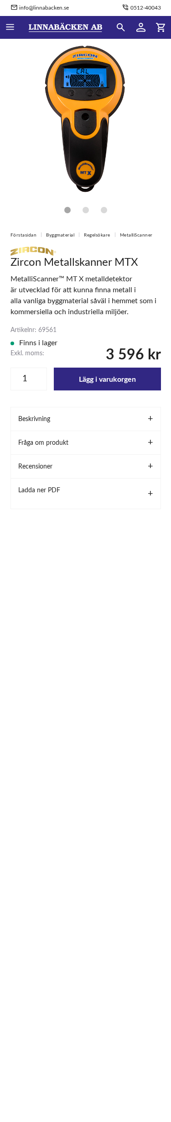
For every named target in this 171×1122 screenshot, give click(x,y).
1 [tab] (67, 210)
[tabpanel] (85, 117)
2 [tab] (86, 210)
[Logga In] (141, 27)
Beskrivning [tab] (34, 419)
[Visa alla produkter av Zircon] (33, 250)
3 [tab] (104, 210)
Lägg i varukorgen (107, 379)
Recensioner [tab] (35, 467)
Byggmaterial (60, 235)
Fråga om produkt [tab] (43, 443)
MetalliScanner (136, 235)
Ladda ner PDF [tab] (39, 490)
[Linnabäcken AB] (65, 27)
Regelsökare (97, 235)
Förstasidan (23, 235)
